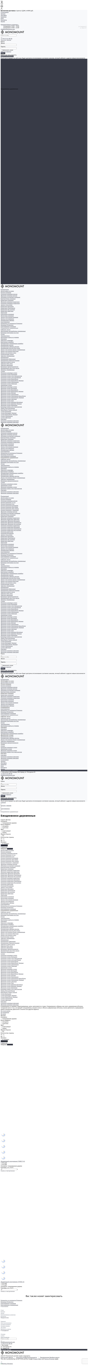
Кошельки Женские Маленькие (11, 153)
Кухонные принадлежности (9, 112)
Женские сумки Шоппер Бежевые (12, 263)
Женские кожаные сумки (9, 118)
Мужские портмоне (7, 163)
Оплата (3, 13)
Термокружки (5, 96)
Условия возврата (6, 1324)
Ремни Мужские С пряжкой (10, 141)
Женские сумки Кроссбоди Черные (12, 252)
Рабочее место (5, 191)
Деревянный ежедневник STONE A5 (12, 1282)
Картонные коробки (7, 103)
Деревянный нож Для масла (10, 229)
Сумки (3, 232)
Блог (2, 18)
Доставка (4, 15)
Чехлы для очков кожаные (9, 78)
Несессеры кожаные (7, 76)
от (1, 838)
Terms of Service (49, 1359)
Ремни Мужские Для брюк (9, 138)
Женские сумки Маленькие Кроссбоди (13, 257)
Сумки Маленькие (7, 277)
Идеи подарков (5, 1337)
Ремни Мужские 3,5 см (8, 133)
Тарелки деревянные (8, 110)
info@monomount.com (8, 29)
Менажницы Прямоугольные (10, 221)
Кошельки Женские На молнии (11, 155)
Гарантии (3, 17)
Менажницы (5, 218)
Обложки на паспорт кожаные (10, 67)
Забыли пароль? (6, 51)
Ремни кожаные (6, 62)
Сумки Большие (6, 272)
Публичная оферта (7, 1357)
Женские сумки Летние (8, 254)
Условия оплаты (5, 1326)
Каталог (3, 1311)
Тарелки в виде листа (8, 223)
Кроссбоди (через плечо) (9, 271)
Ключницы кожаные (7, 75)
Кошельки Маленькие (8, 169)
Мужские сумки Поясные (9, 245)
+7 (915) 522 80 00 (6, 38)
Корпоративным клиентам (8, 1314)
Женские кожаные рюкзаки (10, 124)
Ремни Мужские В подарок (9, 136)
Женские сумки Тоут (7, 262)
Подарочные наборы (7, 181)
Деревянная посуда (7, 206)
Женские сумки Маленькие (9, 255)
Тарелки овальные (7, 226)
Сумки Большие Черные (8, 274)
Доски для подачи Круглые (9, 212)
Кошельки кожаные (7, 70)
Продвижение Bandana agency (49, 1357)
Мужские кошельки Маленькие (11, 160)
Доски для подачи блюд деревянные (13, 109)
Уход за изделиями (6, 1323)
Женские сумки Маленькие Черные (12, 258)
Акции (3, 21)
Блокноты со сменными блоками (11, 84)
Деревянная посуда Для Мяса (10, 209)
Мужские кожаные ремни (9, 64)
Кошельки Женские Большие (10, 152)
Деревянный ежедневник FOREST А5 (13, 1161)
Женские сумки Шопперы (9, 266)
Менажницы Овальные (8, 220)
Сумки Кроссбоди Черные (9, 275)
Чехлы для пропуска (7, 79)
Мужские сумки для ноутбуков (11, 238)
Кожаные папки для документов (11, 120)
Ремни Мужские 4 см (7, 135)
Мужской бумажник (7, 164)
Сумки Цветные (6, 279)
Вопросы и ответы (6, 1329)
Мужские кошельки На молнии (11, 161)
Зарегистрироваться (7, 56)
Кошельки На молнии (8, 170)
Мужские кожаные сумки (9, 115)
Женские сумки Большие (9, 249)
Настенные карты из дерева (10, 98)
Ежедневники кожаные (8, 87)
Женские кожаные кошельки (10, 72)
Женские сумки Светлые (9, 260)
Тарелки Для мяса (7, 224)
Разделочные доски (7, 215)
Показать (10, 849)
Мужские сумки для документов (11, 237)
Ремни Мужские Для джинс (10, 140)
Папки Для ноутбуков (8, 269)
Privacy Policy (37, 1359)
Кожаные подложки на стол (10, 93)
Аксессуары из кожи (7, 129)
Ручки (3, 95)
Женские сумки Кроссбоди (9, 251)
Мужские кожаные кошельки (10, 73)
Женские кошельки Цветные (10, 150)
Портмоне (4, 174)
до (2, 840)
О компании (5, 12)
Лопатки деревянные (8, 231)
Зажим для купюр (6, 166)
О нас (2, 1310)
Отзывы (3, 1334)
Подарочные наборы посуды (10, 107)
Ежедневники (5, 183)
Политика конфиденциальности (26, 1357)
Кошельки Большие (7, 167)
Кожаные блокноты (7, 86)
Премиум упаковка (7, 101)
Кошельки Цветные (7, 172)
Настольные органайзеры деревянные (13, 92)
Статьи (2, 1335)
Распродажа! (5, 127)
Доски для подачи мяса (8, 214)
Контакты (4, 20)
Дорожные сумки (6, 116)
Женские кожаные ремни (9, 65)
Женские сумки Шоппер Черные (11, 265)
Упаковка (4, 200)
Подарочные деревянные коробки (12, 104)
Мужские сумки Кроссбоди (9, 240)
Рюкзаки (3, 280)
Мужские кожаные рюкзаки (10, 123)
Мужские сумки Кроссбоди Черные (12, 241)
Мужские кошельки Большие (10, 158)
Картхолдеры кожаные (8, 69)
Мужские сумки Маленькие (10, 243)
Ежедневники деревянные (9, 1305)
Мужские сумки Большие (9, 235)
